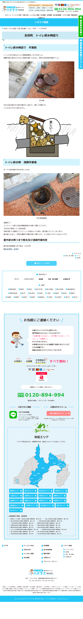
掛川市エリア (14, 510)
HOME (6, 545)
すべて (16, 279)
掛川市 (75, 297)
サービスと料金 (16, 15)
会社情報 (43, 15)
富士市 (23, 293)
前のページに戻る (43, 263)
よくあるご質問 (34, 15)
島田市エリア (43, 500)
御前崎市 (41, 297)
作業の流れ (25, 15)
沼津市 (41, 293)
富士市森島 (50, 289)
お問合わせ (41, 18)
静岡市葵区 (13, 289)
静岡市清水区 (13, 293)
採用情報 (49, 15)
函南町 (9, 297)
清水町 (65, 293)
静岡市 (22, 289)
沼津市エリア (59, 491)
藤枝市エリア (29, 500)
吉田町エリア (30, 505)
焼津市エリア (58, 500)
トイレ (78, 256)
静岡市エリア (14, 491)
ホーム (9, 15)
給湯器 (41, 279)
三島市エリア (14, 496)
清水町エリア (43, 496)
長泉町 (57, 293)
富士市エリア (29, 491)
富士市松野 (60, 289)
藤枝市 (17, 297)
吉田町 (78, 258)
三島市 (49, 293)
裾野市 (72, 293)
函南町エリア (14, 500)
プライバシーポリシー (51, 561)
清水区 (30, 289)
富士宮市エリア (44, 491)
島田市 (25, 297)
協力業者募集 (57, 15)
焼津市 (33, 297)
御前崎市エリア (15, 505)
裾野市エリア (58, 496)
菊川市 (67, 297)
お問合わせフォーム (60, 413)
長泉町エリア (29, 496)
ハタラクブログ (29, 279)
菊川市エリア (61, 505)
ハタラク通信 (66, 15)
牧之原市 (58, 297)
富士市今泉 (39, 289)
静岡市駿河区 (71, 289)
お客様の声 (66, 279)
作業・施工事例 (69, 256)
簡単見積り (74, 15)
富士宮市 (32, 293)
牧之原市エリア (46, 505)
